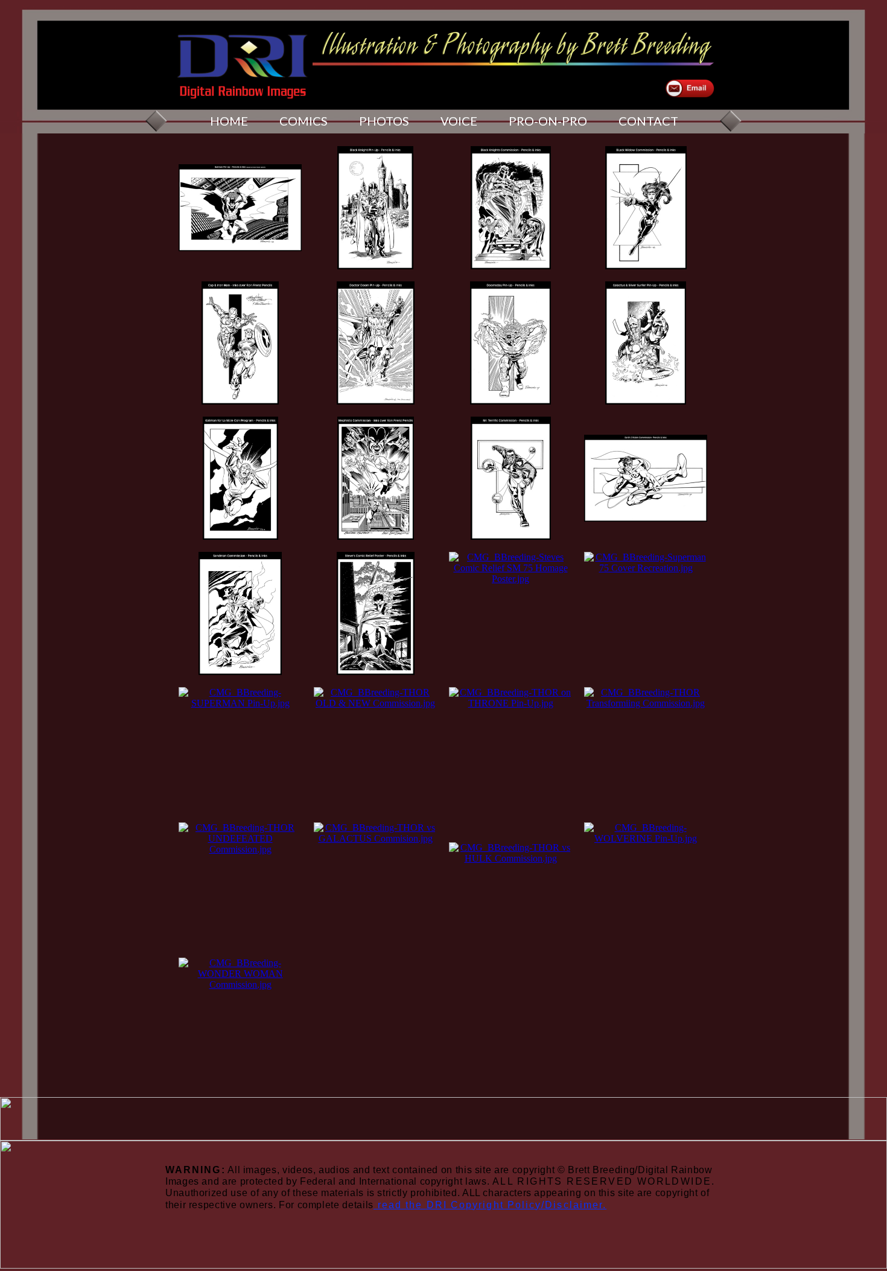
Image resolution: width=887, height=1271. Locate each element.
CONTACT (648, 121)
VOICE (458, 121)
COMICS (303, 121)
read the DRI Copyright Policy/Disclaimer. (492, 1205)
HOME (229, 121)
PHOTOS (384, 121)
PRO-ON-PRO (548, 121)
